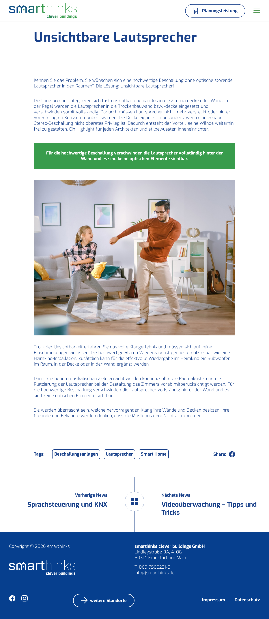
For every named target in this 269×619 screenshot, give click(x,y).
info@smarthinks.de (154, 573)
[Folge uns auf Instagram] (26, 599)
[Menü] (255, 11)
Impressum (213, 600)
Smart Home (154, 454)
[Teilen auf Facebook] (232, 454)
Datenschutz (247, 600)
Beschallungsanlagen (76, 454)
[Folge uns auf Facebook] (14, 599)
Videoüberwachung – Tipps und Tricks (209, 508)
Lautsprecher (119, 454)
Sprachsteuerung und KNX (67, 504)
